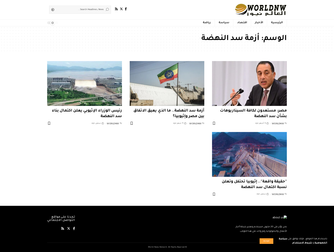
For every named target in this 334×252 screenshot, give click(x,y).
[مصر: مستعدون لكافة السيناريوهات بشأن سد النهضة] (249, 83)
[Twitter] (121, 9)
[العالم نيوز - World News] (261, 9)
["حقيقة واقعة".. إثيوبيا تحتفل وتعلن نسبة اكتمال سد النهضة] (249, 154)
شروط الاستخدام (302, 243)
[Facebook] (126, 9)
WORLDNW (278, 123)
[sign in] (66, 23)
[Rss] (116, 9)
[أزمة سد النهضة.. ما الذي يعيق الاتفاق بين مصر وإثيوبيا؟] (167, 83)
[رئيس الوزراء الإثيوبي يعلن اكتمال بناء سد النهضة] (84, 83)
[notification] (60, 23)
